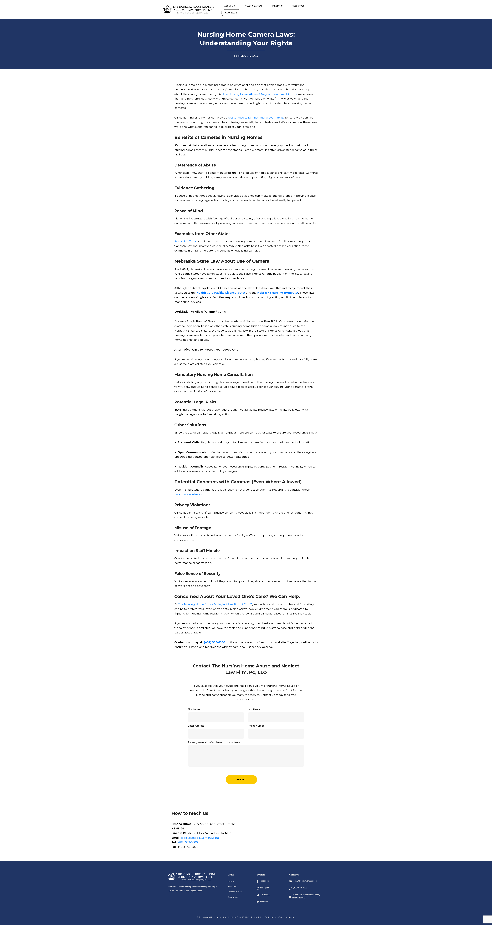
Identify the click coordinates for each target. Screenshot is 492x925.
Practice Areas (253, 6)
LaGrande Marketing (286, 917)
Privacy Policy (257, 917)
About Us (229, 6)
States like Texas (185, 241)
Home (231, 881)
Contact (231, 13)
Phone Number (256, 725)
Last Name (254, 709)
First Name (194, 709)
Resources (298, 6)
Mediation (278, 6)
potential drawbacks (188, 494)
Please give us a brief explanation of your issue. (214, 742)
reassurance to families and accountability (255, 117)
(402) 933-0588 (187, 842)
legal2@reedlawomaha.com (200, 837)
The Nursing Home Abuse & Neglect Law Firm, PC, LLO (259, 94)
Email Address (196, 725)
